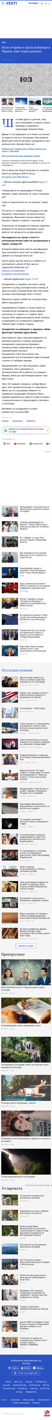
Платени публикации (21, 1403)
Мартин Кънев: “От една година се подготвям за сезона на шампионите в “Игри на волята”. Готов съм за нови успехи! (35, 774)
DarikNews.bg (41, 1382)
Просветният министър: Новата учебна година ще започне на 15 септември (32, 679)
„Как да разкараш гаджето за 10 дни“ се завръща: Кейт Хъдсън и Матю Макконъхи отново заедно (34, 885)
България (23, 685)
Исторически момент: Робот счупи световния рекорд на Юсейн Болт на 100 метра (34, 617)
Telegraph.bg (31, 1392)
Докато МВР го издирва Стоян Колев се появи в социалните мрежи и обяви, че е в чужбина (34, 1325)
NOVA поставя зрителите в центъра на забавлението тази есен (33, 1277)
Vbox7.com (18, 1382)
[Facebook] (26, 1406)
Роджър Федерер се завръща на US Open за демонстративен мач (35, 757)
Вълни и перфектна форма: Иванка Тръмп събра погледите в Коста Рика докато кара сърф (35, 932)
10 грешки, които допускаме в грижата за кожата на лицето (25, 1139)
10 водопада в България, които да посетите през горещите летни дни (24, 1066)
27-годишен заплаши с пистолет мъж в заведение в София (34, 821)
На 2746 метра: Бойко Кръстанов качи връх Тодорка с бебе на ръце (35, 1262)
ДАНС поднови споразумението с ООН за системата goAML (32, 869)
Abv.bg (8, 1382)
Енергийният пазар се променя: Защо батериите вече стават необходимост (33, 570)
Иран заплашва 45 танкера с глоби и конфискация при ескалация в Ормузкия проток (35, 915)
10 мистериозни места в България (18, 1176)
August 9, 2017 (31, 279)
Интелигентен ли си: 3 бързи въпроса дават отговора (23, 988)
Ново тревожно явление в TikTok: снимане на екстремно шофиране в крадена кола (35, 585)
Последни (33, 3)
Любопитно (24, 747)
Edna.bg (19, 1392)
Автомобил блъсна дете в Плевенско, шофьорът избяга (34, 899)
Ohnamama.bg (9, 1388)
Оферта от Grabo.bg (26, 711)
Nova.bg (6, 1385)
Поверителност (44, 1400)
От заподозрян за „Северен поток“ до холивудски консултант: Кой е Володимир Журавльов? (34, 854)
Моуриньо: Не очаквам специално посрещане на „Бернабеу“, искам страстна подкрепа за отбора (33, 1293)
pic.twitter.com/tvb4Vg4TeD (15, 274)
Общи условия (28, 1400)
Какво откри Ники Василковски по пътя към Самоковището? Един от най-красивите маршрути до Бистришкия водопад (34, 1230)
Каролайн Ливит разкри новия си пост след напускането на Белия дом (33, 648)
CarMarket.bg (34, 1385)
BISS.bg (46, 1385)
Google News (38, 444)
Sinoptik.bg (22, 1388)
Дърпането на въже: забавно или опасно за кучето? (34, 1212)
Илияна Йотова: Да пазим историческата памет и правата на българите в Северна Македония (32, 633)
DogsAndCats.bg (19, 1385)
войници (31, 421)
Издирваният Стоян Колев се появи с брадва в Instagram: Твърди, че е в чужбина (34, 790)
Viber (8, 444)
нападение (18, 421)
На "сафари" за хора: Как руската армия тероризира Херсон (33, 539)
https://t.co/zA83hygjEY (13, 270)
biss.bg (22, 575)
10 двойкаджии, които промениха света (21, 1025)
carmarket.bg (24, 591)
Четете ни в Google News (28, 1373)
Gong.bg (29, 1382)
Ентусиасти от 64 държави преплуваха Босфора (33, 1245)
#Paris (32, 173)
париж (6, 421)
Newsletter (21, 444)
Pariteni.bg (44, 1388)
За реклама (15, 1400)
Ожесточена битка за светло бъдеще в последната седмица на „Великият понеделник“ (35, 741)
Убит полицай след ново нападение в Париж (21, 156)
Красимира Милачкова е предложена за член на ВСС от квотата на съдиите (35, 806)
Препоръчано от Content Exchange (37, 1185)
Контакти (36, 1403)
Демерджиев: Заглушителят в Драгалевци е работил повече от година (34, 509)
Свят (4, 42)
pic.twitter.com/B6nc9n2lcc (15, 177)
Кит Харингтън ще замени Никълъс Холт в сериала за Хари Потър (33, 555)
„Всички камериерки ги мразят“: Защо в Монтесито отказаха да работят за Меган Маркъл (34, 525)
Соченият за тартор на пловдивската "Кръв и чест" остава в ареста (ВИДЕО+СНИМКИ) (34, 1341)
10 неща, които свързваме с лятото (18, 1103)
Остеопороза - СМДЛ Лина (32, 708)
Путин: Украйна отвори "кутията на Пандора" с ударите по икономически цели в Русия (33, 602)
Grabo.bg (33, 1388)
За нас (4, 1400)
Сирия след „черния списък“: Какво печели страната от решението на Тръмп (34, 695)
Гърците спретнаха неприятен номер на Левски (34, 1307)
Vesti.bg (11, 3)
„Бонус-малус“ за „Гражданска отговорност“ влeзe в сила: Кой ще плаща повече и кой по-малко (34, 727)
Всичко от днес (26, 946)
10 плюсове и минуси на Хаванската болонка (32, 1196)
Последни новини (17, 670)
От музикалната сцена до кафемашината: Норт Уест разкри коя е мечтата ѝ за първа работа (33, 838)
